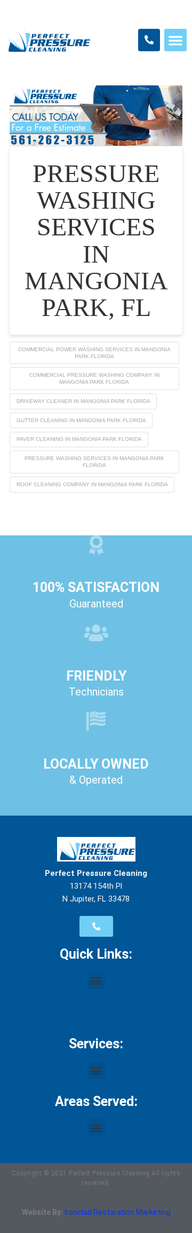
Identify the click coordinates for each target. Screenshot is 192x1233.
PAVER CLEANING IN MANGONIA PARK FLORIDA (79, 439)
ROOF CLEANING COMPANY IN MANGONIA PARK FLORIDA (92, 484)
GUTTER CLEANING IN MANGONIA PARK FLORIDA (81, 420)
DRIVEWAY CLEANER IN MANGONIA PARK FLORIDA (83, 401)
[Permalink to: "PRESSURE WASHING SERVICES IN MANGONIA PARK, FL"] (96, 115)
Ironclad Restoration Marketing (118, 1212)
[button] (175, 40)
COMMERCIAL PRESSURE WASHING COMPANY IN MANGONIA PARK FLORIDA (94, 378)
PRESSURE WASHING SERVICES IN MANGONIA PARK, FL (96, 240)
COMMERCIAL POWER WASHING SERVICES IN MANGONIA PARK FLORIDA (94, 352)
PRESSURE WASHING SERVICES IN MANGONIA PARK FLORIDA (94, 461)
